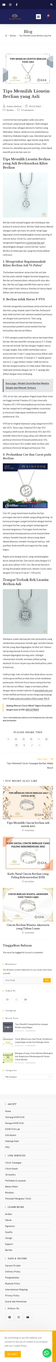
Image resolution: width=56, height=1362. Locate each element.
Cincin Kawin (11, 1168)
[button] (51, 4)
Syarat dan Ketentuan (16, 1301)
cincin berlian (14, 718)
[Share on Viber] (39, 739)
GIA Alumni (10, 1135)
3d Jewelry (10, 1174)
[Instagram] (16, 999)
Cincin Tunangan (13, 1162)
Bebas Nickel (11, 1186)
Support (9, 1244)
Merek (8, 1220)
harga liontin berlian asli (33, 718)
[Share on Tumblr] (24, 745)
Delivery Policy (12, 1271)
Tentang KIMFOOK (14, 1117)
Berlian (10, 110)
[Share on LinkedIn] (31, 739)
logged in (19, 952)
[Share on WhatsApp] (39, 745)
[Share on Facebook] (16, 739)
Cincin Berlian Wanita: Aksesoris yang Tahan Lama (28, 927)
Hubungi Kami (12, 1141)
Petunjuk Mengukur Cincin (18, 1198)
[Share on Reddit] (17, 745)
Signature (10, 1226)
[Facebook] (7, 999)
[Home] (6, 35)
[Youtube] (26, 999)
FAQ (7, 1147)
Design (8, 1238)
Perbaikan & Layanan (15, 1180)
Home (8, 1111)
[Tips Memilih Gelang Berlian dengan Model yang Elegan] (8, 1027)
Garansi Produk (12, 1265)
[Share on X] (8, 739)
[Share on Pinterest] (24, 739)
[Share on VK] (46, 739)
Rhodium (9, 1192)
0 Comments (27, 110)
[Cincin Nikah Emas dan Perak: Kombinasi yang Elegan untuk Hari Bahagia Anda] (8, 1042)
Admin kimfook (14, 106)
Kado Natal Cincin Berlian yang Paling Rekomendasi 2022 (28, 875)
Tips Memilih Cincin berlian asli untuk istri (28, 824)
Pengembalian (12, 1277)
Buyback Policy (12, 1283)
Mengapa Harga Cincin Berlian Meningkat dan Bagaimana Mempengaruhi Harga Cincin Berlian (34, 1056)
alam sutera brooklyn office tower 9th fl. (30, 698)
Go (47, 980)
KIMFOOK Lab (12, 1129)
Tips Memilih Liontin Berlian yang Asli (35, 35)
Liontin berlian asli (35, 242)
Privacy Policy (12, 1295)
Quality (9, 1232)
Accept (13, 1354)
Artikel (8, 1214)
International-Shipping (16, 1289)
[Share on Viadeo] (32, 745)
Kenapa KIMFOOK (14, 1123)
